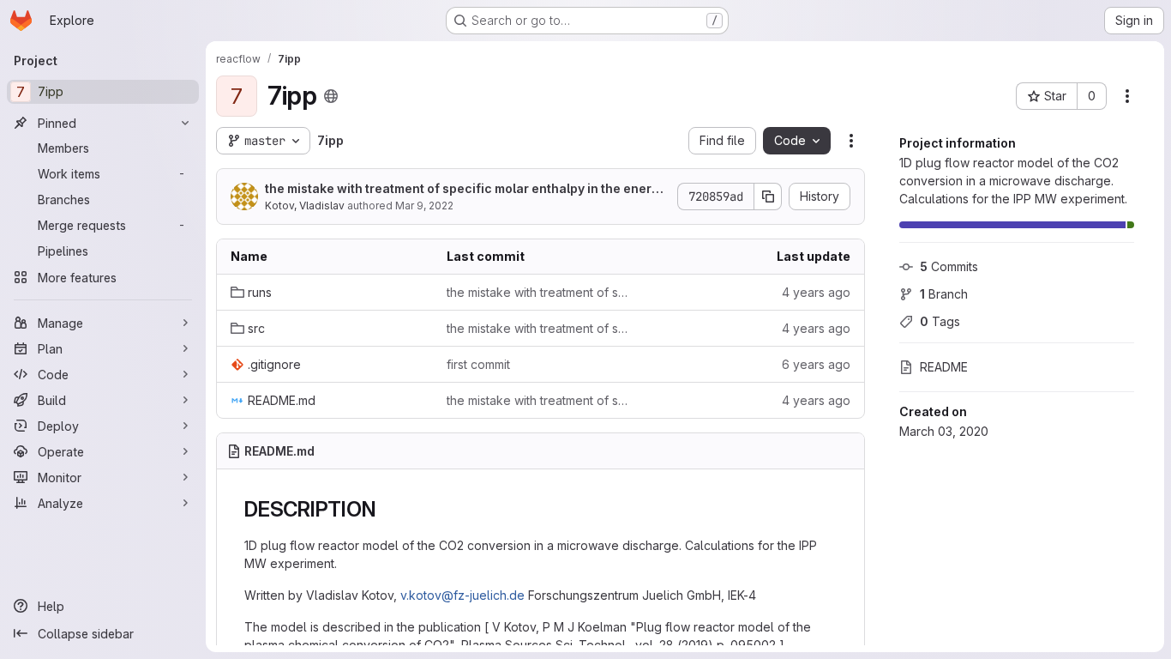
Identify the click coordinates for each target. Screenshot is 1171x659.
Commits (949, 266)
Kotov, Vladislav (305, 205)
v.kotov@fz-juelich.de (462, 595)
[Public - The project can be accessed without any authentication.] (331, 96)
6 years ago (816, 364)
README (944, 367)
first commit (478, 364)
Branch (944, 294)
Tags (940, 321)
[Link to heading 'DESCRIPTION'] (386, 509)
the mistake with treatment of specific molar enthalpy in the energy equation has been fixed (465, 189)
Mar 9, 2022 (424, 205)
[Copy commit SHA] (768, 196)
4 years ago (816, 292)
